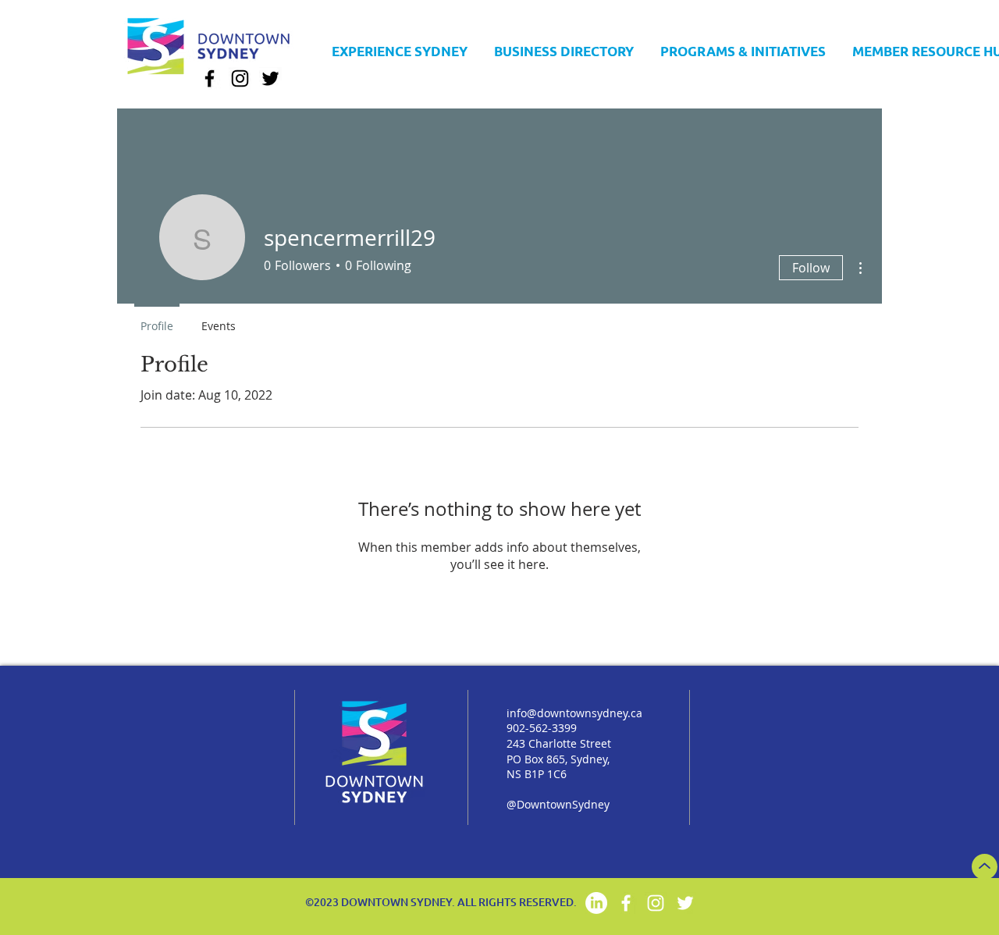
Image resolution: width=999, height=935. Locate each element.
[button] (564, 51)
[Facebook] (209, 78)
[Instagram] (240, 78)
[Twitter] (270, 78)
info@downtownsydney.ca (574, 713)
